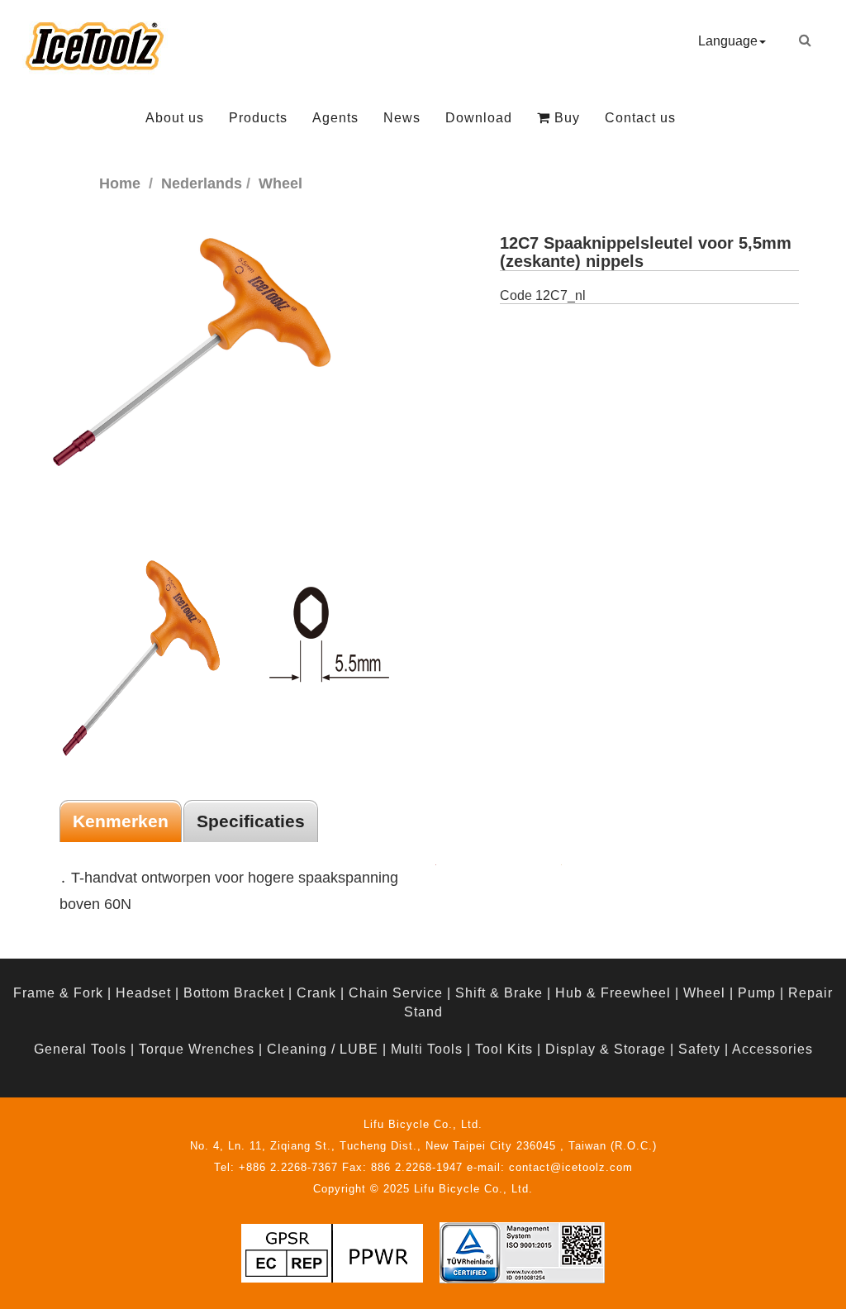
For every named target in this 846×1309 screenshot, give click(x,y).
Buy (565, 118)
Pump (757, 993)
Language (728, 41)
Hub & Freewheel (613, 993)
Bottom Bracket (233, 993)
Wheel (704, 993)
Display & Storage (605, 1049)
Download (478, 118)
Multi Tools (427, 1049)
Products (258, 118)
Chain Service (396, 993)
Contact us (640, 118)
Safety (699, 1049)
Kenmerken (121, 821)
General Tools (80, 1049)
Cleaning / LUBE (322, 1049)
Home (119, 183)
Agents (335, 118)
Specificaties (251, 821)
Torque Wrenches (196, 1049)
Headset (143, 993)
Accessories (772, 1049)
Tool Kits (504, 1049)
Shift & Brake (499, 993)
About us (174, 118)
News (402, 118)
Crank (316, 993)
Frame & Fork (58, 993)
